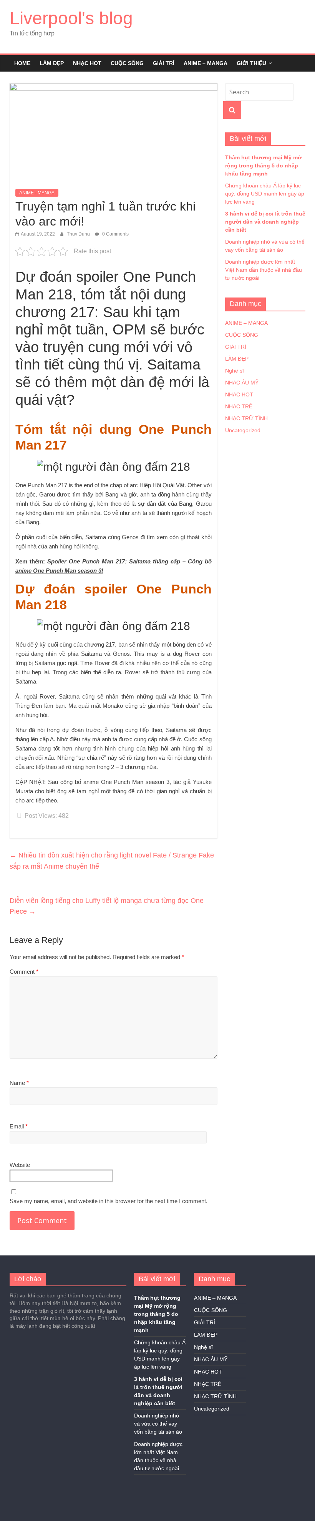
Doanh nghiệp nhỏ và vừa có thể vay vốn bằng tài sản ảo (158, 1423)
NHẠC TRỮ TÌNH (246, 418)
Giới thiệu (251, 63)
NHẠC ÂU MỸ (242, 382)
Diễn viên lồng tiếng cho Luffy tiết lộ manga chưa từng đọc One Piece (107, 906)
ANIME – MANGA (205, 63)
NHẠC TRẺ (238, 406)
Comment (24, 971)
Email (19, 1126)
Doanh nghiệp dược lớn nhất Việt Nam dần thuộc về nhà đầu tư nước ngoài (263, 270)
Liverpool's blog (71, 18)
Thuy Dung (79, 234)
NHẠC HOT (87, 63)
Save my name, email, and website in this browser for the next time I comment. (108, 1201)
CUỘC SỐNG (127, 63)
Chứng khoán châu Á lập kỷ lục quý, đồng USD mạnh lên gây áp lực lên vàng (264, 193)
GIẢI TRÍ (163, 63)
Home (22, 63)
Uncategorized (242, 430)
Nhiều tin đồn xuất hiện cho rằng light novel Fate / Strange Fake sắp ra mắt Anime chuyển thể (112, 860)
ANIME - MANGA (37, 193)
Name (19, 1083)
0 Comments (115, 234)
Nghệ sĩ (234, 371)
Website (20, 1165)
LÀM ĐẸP (52, 63)
